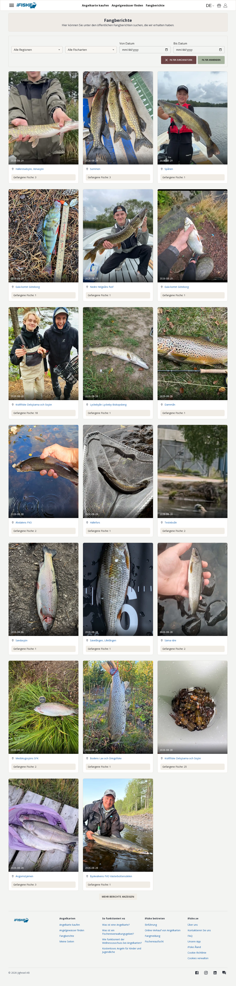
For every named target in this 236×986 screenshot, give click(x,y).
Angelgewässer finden (71, 930)
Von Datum (126, 43)
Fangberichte (66, 936)
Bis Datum (180, 43)
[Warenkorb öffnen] (219, 5)
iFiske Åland (194, 947)
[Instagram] (205, 972)
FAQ (190, 936)
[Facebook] (196, 972)
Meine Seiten (66, 941)
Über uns (193, 924)
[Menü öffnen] (12, 5)
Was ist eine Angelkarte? (116, 924)
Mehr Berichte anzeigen (118, 896)
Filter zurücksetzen (181, 59)
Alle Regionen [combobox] (23, 50)
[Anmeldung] (225, 6)
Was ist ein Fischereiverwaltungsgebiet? (118, 932)
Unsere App (194, 941)
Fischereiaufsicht (154, 941)
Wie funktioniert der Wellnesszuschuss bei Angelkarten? (122, 941)
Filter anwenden (211, 59)
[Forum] (224, 972)
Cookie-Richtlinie (197, 952)
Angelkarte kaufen (69, 924)
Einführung (151, 924)
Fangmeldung (152, 936)
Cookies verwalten (198, 958)
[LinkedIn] (215, 972)
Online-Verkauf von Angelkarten (162, 930)
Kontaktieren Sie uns (199, 930)
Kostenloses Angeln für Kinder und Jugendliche (121, 950)
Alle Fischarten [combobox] (77, 50)
